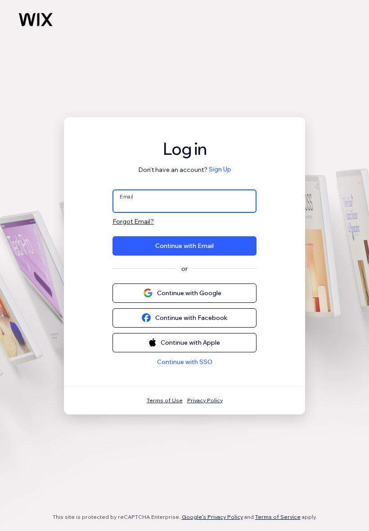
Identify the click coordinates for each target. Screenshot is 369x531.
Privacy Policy (205, 400)
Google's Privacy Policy (212, 516)
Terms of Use (165, 400)
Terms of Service (278, 516)
